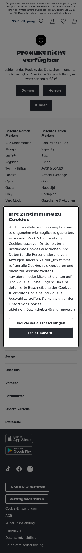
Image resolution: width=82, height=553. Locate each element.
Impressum (67, 309)
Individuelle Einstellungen (41, 323)
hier (64, 298)
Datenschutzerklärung (42, 309)
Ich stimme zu (41, 333)
